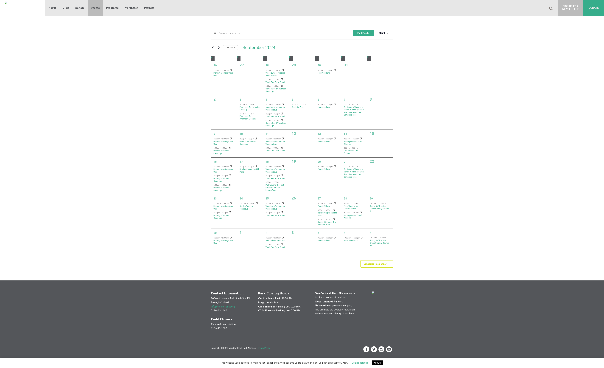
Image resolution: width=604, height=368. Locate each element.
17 (241, 161)
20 (319, 161)
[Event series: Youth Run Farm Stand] (282, 79)
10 (241, 134)
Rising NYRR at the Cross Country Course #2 (379, 243)
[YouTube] (389, 349)
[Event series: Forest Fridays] (335, 70)
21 (345, 161)
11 (267, 134)
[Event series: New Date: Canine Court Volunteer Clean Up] (282, 86)
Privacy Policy (263, 348)
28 (267, 65)
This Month (230, 48)
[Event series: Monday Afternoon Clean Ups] (230, 148)
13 (319, 134)
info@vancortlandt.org (223, 306)
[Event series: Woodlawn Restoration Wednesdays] (283, 70)
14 (345, 134)
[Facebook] (366, 349)
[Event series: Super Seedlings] (362, 238)
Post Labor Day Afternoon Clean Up (248, 117)
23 (215, 198)
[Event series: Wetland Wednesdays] (283, 238)
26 (215, 65)
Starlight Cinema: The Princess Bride (327, 223)
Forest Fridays (324, 73)
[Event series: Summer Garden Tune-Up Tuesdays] (257, 203)
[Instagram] (381, 349)
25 (267, 198)
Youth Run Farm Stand (275, 82)
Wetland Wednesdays (275, 240)
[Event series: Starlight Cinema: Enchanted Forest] (334, 219)
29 (371, 198)
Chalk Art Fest (298, 107)
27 (319, 198)
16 (215, 161)
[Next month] (219, 48)
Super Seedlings (351, 240)
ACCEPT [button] (377, 363)
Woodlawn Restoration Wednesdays (275, 108)
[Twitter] (374, 349)
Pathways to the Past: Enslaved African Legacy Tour (275, 187)
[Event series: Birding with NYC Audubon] (361, 139)
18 (267, 161)
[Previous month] (213, 48)
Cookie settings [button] (360, 362)
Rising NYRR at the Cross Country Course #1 (379, 208)
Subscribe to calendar (375, 264)
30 (319, 65)
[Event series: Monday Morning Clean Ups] (231, 70)
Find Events (363, 33)
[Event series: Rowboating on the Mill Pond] (256, 167)
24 (241, 198)
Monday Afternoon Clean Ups (221, 152)
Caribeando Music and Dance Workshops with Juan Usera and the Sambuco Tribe (354, 111)
